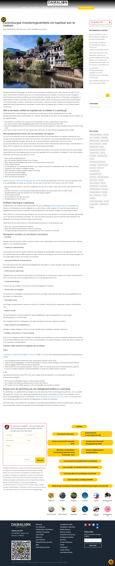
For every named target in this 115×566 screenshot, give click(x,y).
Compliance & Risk (66, 524)
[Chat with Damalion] (110, 561)
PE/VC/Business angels (95, 189)
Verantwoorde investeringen (96, 201)
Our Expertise (40, 527)
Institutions (64, 547)
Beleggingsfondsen (94, 146)
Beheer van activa (105, 140)
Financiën (92, 158)
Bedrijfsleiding (104, 137)
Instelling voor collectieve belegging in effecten (19, 354)
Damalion (16, 394)
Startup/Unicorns (97, 195)
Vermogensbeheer (94, 204)
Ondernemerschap (94, 186)
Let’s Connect (40, 539)
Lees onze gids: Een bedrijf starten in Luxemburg (80, 461)
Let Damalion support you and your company (20, 533)
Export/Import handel (102, 155)
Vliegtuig (92, 207)
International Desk (66, 552)
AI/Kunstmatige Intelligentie (96, 134)
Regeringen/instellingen (95, 192)
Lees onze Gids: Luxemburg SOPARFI (80, 479)
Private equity (105, 189)
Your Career (40, 534)
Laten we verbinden (85, 7)
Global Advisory (65, 529)
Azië (91, 137)
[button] (4, 283)
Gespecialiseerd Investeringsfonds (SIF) (93, 434)
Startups (105, 195)
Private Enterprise (66, 542)
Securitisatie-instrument (65, 434)
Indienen (40, 460)
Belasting (105, 143)
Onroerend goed (103, 186)
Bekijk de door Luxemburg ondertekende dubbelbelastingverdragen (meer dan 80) (80, 486)
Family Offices (65, 550)
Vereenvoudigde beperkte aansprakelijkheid (95, 451)
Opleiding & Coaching (58, 7)
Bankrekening (96, 137)
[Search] (107, 95)
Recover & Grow (65, 532)
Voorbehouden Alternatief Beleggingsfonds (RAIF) (95, 443)
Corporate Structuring (67, 534)
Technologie (92, 198)
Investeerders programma (95, 174)
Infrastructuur (101, 167)
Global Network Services (44, 542)
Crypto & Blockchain (94, 152)
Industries (45, 7)
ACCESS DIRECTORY (97, 22)
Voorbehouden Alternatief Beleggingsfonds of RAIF (23, 180)
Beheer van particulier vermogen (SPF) (63, 443)
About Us (39, 537)
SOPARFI (6, 136)
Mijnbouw (103, 183)
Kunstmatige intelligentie (102, 177)
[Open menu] (3, 19)
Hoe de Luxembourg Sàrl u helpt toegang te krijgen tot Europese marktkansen (98, 37)
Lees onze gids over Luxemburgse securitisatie (80, 473)
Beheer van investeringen (95, 143)
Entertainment (93, 155)
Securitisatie (104, 192)
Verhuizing (106, 201)
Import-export (93, 167)
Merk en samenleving (94, 183)
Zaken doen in (71, 7)
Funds (62, 545)
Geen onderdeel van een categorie (97, 161)
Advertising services (43, 547)
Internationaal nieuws (94, 171)
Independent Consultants (44, 529)
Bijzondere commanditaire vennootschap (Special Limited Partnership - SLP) (64, 452)
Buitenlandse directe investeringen (97, 149)
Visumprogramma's (104, 204)
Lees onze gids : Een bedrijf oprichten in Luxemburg (80, 467)
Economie (102, 152)
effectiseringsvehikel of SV (60, 206)
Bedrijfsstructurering (39, 29)
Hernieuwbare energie (103, 164)
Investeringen (93, 177)
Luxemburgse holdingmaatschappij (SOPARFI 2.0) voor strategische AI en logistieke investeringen (98, 72)
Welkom (24, 7)
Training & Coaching (42, 532)
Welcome (39, 524)
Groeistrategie (93, 164)
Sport (91, 195)
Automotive (106, 134)
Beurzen (102, 146)
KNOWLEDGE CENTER (14, 29)
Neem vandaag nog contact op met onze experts (52, 396)
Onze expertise (34, 7)
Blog (37, 545)
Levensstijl (100, 180)
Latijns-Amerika (93, 180)
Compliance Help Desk (67, 527)
